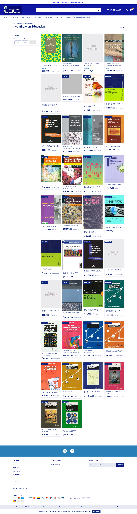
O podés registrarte (116, 10)
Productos (14, 18)
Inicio (6, 18)
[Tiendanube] (118, 507)
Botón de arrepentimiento (79, 506)
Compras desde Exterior (82, 18)
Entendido (96, 511)
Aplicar (32, 42)
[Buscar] (98, 10)
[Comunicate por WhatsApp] (127, 10)
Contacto (48, 18)
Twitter (68, 18)
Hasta (23, 38)
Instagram (58, 18)
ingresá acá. (68, 506)
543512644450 (55, 464)
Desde (16, 38)
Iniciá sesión (118, 9)
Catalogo (19, 23)
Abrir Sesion (38, 18)
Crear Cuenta (25, 18)
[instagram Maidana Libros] (65, 451)
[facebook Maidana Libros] (72, 451)
